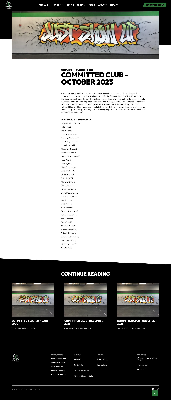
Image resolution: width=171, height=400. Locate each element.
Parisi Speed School (58, 359)
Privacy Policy (102, 359)
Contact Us (78, 365)
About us (102, 5)
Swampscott (141, 369)
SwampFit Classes (58, 363)
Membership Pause (81, 370)
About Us (77, 359)
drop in (70, 5)
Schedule (81, 5)
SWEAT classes (57, 367)
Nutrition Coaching (58, 374)
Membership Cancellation (84, 376)
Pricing (92, 5)
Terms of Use (102, 365)
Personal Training (57, 370)
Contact (114, 5)
